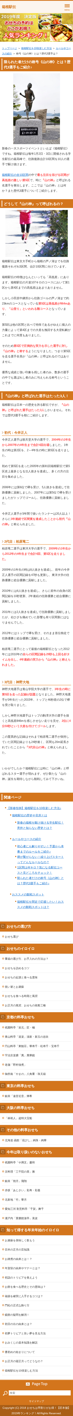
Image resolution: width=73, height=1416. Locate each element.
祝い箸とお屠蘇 (14, 986)
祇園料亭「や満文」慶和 (20, 1162)
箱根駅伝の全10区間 (15, 174)
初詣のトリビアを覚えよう (21, 1277)
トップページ (9, 48)
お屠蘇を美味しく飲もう (20, 1240)
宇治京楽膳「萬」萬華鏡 (20, 1055)
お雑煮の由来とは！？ (18, 1259)
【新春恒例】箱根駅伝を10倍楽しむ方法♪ (34, 808)
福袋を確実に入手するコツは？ (24, 1296)
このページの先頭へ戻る (36, 1384)
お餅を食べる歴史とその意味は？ (25, 1286)
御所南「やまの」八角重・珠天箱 (25, 1073)
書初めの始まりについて (20, 1352)
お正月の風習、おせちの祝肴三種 (25, 1005)
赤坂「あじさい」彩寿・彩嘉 (22, 1190)
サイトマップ (36, 1401)
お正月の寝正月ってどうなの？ (24, 1361)
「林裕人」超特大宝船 (18, 1118)
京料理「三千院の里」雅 (20, 1171)
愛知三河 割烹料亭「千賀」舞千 (24, 1208)
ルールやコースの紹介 (26, 839)
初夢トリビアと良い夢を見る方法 (25, 1333)
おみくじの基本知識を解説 (21, 1342)
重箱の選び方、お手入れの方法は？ (26, 958)
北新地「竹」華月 (16, 1199)
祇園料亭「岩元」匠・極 (20, 1027)
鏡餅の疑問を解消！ (17, 1314)
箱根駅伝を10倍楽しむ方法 (36, 48)
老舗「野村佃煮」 (16, 1064)
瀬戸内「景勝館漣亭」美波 (21, 1218)
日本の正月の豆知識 (17, 1249)
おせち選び (11, 936)
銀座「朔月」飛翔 (16, 1181)
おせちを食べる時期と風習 (21, 996)
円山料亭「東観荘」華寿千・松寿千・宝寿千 (32, 1046)
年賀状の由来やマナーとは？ (22, 1268)
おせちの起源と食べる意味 (21, 977)
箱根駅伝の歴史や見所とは (29, 815)
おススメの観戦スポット (28, 894)
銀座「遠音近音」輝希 (18, 1096)
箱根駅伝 (9, 7)
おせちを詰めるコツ (17, 968)
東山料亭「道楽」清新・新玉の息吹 (26, 1036)
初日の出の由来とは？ (18, 1324)
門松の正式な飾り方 (17, 1305)
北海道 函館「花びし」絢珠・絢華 (26, 1140)
